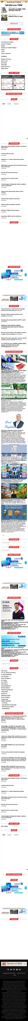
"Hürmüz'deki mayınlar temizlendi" (10, 198)
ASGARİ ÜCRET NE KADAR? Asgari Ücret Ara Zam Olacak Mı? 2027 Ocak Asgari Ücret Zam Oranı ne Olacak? (13, 768)
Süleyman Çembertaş (7, 689)
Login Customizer (6, 53)
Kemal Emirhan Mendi (8, 706)
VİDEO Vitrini (4, 68)
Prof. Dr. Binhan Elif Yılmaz (8, 672)
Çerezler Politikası (6, 44)
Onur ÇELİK (4, 682)
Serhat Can (4, 693)
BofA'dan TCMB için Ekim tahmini (10, 210)
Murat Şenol (4, 684)
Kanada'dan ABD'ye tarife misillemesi (11, 216)
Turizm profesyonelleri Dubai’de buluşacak (12, 752)
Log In (3, 51)
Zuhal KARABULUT (6, 686)
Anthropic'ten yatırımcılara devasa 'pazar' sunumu (12, 192)
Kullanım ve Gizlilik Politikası (9, 47)
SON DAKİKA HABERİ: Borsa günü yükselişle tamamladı (12, 745)
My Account (4, 61)
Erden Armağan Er (6, 678)
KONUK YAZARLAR (6, 701)
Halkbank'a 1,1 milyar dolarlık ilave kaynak (12, 159)
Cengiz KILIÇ (4, 691)
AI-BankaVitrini (6, 708)
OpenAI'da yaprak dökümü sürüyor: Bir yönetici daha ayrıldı (14, 147)
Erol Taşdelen (5, 676)
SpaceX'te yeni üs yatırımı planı (9, 178)
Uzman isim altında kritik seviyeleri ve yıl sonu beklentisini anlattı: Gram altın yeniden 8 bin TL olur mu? (14, 738)
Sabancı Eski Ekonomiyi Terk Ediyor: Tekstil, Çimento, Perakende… (13, 500)
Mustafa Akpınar (5, 687)
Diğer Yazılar (14, 23)
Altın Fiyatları (4, 826)
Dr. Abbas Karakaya (6, 674)
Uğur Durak (4, 671)
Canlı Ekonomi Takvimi (7, 42)
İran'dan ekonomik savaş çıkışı (9, 172)
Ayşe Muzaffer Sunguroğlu (9, 705)
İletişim (3, 46)
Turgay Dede (4, 699)
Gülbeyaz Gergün (5, 695)
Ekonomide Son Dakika (14, 713)
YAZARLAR (4, 56)
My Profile (4, 63)
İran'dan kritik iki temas (7, 153)
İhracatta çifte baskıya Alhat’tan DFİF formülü (13, 320)
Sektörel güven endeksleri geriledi (10, 204)
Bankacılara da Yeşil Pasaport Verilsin (11, 399)
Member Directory (6, 59)
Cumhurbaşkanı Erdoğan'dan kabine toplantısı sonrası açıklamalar (13, 185)
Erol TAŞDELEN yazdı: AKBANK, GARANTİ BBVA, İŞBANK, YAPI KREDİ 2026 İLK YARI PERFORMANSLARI (13, 345)
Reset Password (5, 66)
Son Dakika (15, 143)
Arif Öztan (4, 703)
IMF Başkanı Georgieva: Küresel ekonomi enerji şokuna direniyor (14, 166)
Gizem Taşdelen (5, 697)
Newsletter (4, 64)
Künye (3, 49)
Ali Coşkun (4, 680)
